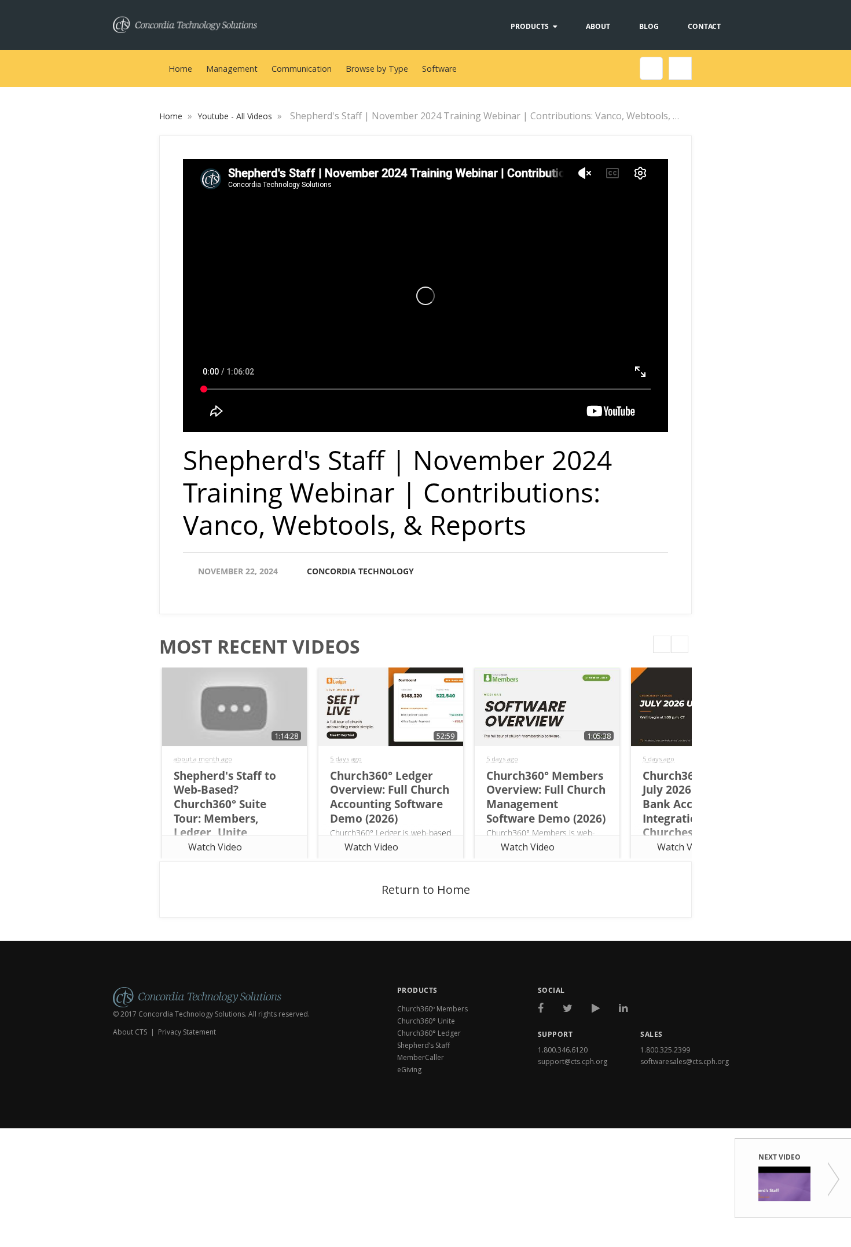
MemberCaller (420, 1057)
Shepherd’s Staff (423, 1045)
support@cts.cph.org (572, 1061)
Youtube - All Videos (235, 116)
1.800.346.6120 (563, 1050)
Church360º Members (432, 1009)
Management (232, 68)
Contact (704, 26)
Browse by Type (377, 68)
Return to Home (426, 889)
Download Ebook (689, 1113)
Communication (302, 68)
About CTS (130, 1032)
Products (530, 26)
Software (439, 68)
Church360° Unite (426, 1021)
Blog (649, 26)
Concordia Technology (360, 571)
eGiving (409, 1069)
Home (180, 68)
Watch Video (215, 847)
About (598, 26)
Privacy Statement (187, 1032)
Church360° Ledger (429, 1033)
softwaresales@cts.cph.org (684, 1061)
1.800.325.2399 (665, 1050)
